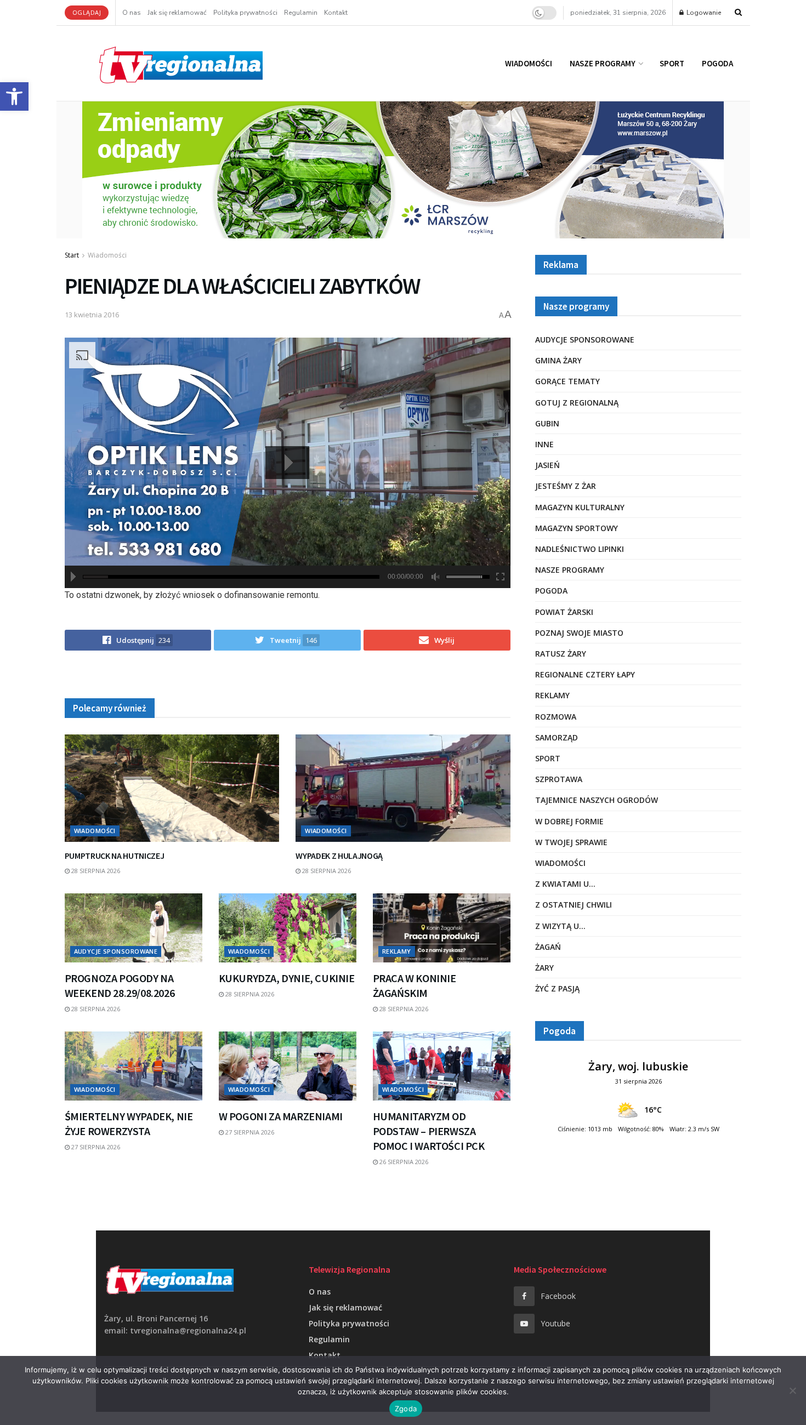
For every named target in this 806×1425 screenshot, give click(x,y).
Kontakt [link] (336, 12)
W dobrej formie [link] (569, 821)
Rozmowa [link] (555, 716)
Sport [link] (672, 63)
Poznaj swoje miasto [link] (579, 633)
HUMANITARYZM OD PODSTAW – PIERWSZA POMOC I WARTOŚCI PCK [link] (429, 1131)
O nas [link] (131, 12)
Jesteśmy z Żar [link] (565, 486)
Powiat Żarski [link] (564, 612)
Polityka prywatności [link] (245, 12)
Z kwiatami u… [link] (565, 884)
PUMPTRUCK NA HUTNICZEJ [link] (114, 855)
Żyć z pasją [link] (557, 988)
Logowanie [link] (703, 12)
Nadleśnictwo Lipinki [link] (579, 549)
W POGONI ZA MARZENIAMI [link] (281, 1116)
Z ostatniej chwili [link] (573, 904)
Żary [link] (544, 967)
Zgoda (406, 1408)
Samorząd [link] (556, 737)
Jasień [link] (547, 465)
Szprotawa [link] (558, 779)
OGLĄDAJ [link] (86, 12)
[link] (14, 96)
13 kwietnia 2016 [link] (92, 315)
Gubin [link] (547, 423)
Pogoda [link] (717, 63)
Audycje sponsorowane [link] (116, 951)
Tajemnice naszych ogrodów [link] (596, 800)
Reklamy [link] (396, 951)
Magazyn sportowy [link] (576, 528)
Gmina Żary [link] (558, 360)
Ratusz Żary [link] (560, 653)
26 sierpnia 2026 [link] (403, 1162)
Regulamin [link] (300, 12)
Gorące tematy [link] (567, 381)
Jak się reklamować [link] (177, 12)
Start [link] (72, 255)
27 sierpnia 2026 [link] (95, 1147)
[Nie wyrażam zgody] (792, 1390)
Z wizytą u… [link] (560, 926)
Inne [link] (544, 444)
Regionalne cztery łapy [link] (585, 674)
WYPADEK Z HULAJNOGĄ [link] (339, 855)
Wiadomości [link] (528, 63)
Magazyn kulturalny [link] (580, 507)
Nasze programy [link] (602, 63)
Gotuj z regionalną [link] (576, 402)
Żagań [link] (548, 947)
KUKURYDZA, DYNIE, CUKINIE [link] (287, 978)
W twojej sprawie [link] (571, 842)
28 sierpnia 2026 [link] (95, 871)
